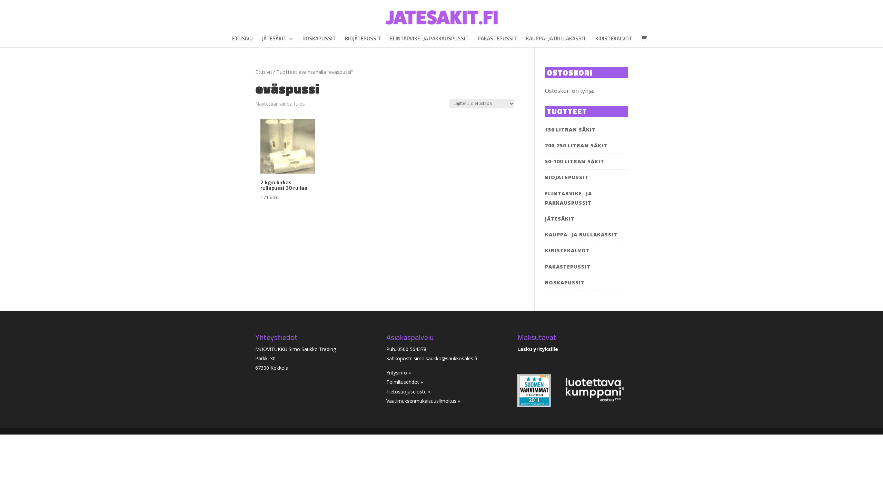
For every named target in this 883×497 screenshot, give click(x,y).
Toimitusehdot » (404, 382)
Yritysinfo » (398, 372)
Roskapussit (319, 39)
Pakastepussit (497, 39)
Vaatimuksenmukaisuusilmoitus (422, 401)
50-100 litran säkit (574, 161)
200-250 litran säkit (576, 145)
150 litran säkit (570, 129)
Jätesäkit (274, 39)
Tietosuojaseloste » (408, 391)
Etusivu (242, 39)
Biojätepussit (363, 39)
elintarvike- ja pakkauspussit (429, 39)
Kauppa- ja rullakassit (556, 39)
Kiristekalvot (613, 39)
